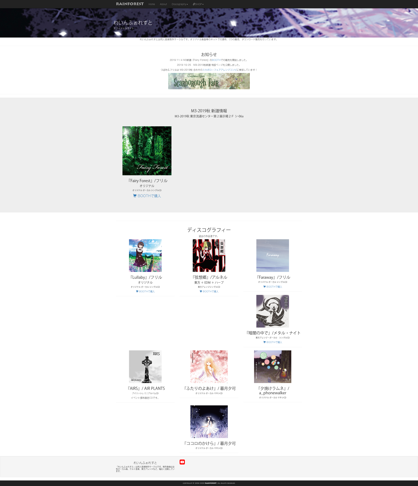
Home (153, 4)
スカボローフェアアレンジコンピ (219, 69)
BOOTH (216, 59)
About (163, 4)
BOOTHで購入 (149, 195)
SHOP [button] (198, 4)
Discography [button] (179, 4)
